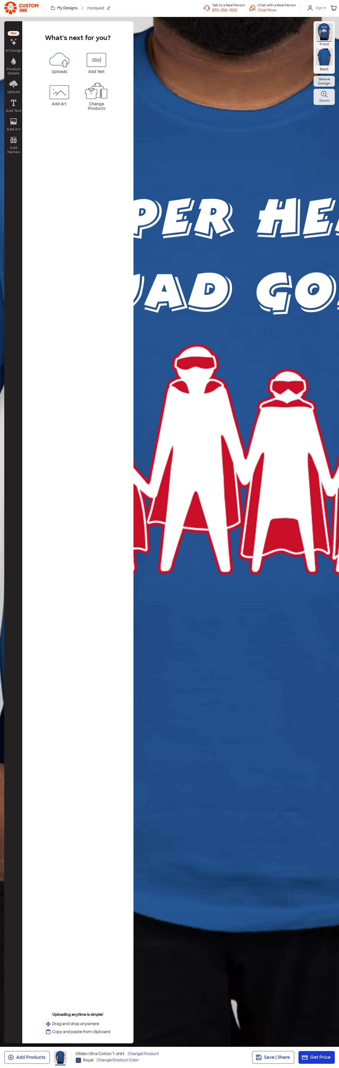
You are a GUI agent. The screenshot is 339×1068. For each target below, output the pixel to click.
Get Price (320, 1057)
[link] (21, 8)
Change (143, 1054)
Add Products (30, 1057)
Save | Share (277, 1057)
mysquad (95, 8)
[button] (277, 10)
